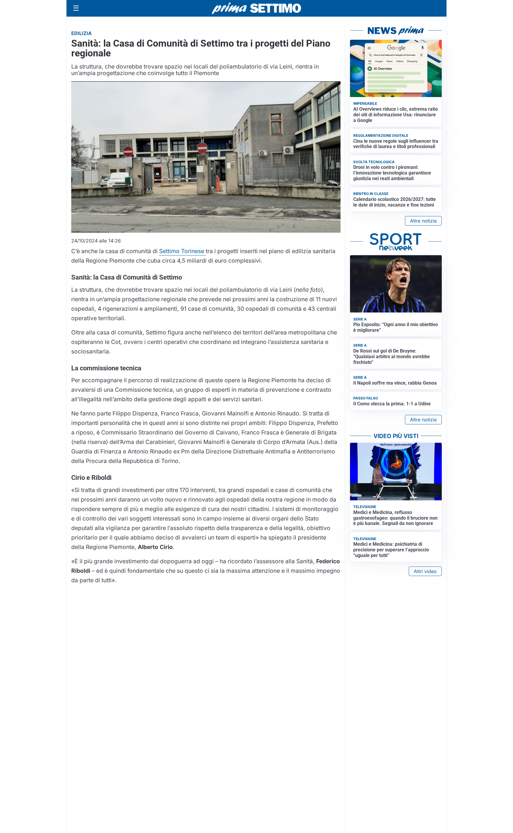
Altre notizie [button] (423, 221)
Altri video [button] (425, 571)
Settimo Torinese (182, 251)
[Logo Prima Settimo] (256, 8)
